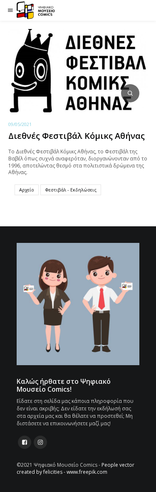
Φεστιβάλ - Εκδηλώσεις (71, 190)
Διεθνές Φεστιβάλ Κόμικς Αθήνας (76, 135)
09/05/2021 (20, 124)
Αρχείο (26, 190)
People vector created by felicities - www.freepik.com (75, 468)
